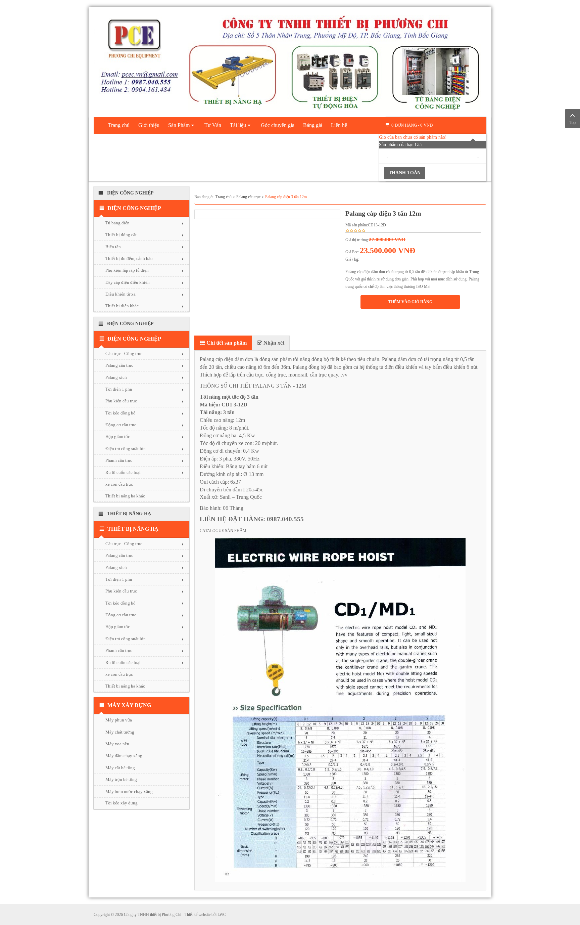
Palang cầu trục (248, 196)
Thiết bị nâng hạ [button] (132, 529)
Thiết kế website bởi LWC (205, 914)
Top (573, 122)
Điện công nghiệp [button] (134, 208)
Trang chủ (223, 196)
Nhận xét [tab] (273, 343)
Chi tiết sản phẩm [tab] (226, 343)
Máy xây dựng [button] (129, 705)
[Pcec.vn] (290, 60)
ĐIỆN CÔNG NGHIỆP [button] (134, 339)
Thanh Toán (405, 172)
